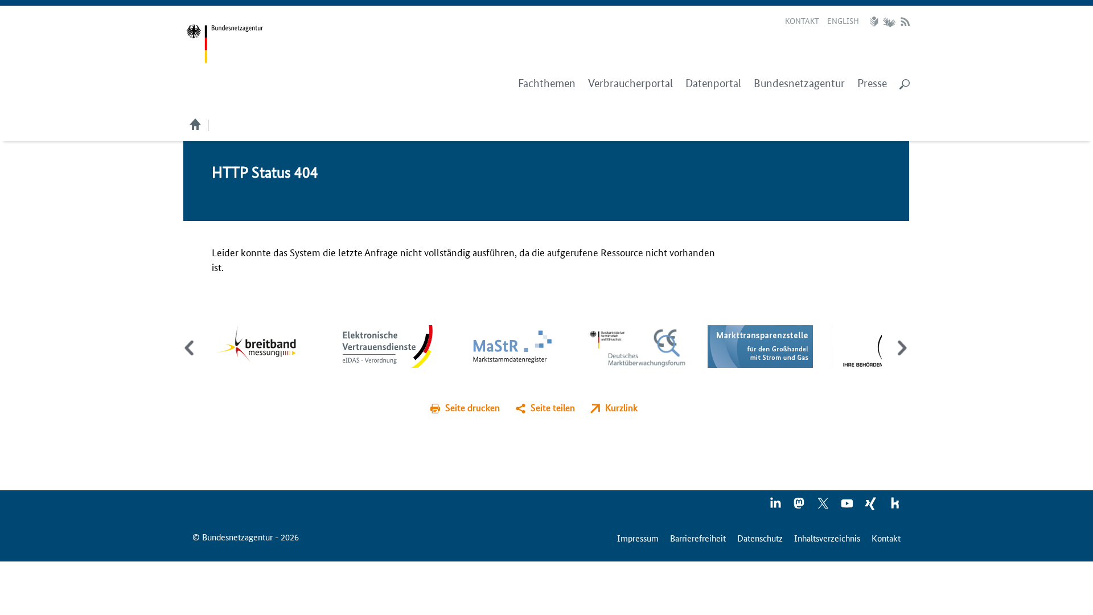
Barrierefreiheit (698, 538)
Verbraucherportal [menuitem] (630, 83)
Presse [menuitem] (872, 83)
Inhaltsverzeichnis (827, 538)
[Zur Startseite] (224, 44)
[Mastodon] (800, 507)
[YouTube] (848, 507)
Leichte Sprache (875, 21)
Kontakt (802, 20)
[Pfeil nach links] (190, 357)
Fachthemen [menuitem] (547, 83)
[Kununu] (895, 507)
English (843, 20)
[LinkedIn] (776, 507)
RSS (905, 21)
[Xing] (872, 507)
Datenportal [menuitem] (713, 83)
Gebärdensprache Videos (889, 21)
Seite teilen (553, 407)
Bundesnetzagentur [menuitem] (799, 83)
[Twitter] (824, 507)
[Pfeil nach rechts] (900, 357)
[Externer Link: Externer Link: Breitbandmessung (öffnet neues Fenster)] (264, 345)
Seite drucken (472, 407)
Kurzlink (621, 407)
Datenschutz (760, 538)
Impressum (638, 538)
